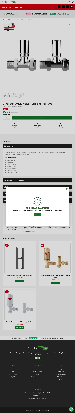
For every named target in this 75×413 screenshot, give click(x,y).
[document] (37, 206)
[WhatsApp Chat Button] (71, 409)
